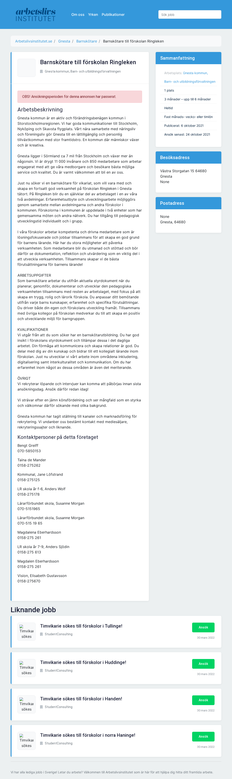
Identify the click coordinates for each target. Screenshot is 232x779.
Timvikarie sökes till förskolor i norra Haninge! (87, 735)
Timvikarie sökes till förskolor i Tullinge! (81, 626)
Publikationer (113, 14)
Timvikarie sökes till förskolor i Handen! (81, 698)
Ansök (203, 627)
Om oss (78, 14)
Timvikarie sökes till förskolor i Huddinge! (83, 662)
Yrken (93, 14)
